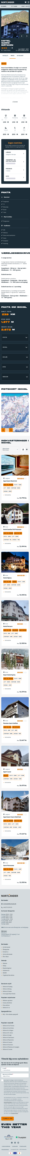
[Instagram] (15, 1143)
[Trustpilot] (20, 1137)
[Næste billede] (27, 36)
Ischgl (5, 50)
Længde (8, 152)
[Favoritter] (26, 2)
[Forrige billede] (22, 36)
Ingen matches (15, 143)
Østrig (8, 50)
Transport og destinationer (11, 160)
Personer (9, 168)
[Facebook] (12, 1143)
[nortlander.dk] (9, 895)
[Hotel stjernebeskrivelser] (12, 48)
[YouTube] (18, 1143)
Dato (7, 176)
